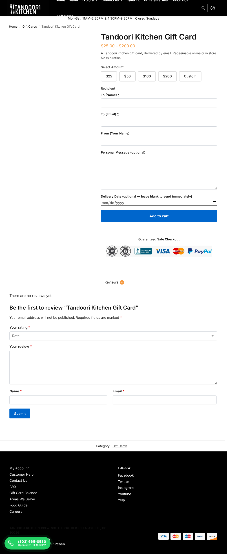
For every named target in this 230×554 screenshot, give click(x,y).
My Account (19, 468)
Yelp (121, 500)
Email (118, 391)
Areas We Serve (22, 499)
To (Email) (110, 114)
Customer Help (21, 474)
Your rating (19, 327)
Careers (15, 511)
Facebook (126, 475)
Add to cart (159, 216)
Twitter (123, 481)
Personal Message (123, 152)
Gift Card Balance (23, 493)
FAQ (12, 487)
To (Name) (110, 95)
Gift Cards (120, 446)
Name (15, 391)
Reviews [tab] (113, 282)
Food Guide (18, 505)
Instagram (126, 488)
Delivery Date (146, 196)
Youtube (124, 494)
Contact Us (18, 480)
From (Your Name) (115, 133)
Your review (20, 346)
